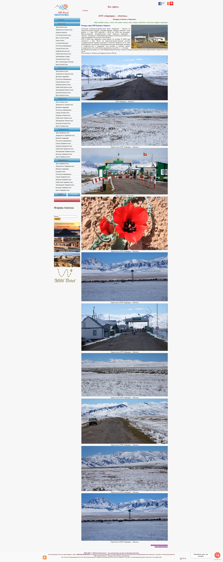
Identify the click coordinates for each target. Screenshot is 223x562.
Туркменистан (63, 129)
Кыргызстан (62, 68)
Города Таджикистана (63, 177)
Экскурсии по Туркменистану (65, 135)
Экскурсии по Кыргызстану (64, 74)
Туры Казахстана (61, 27)
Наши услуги (60, 40)
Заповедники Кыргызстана (64, 90)
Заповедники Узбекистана (64, 121)
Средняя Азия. (61, 171)
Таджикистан (63, 160)
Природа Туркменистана (64, 146)
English (60, 194)
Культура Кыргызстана (63, 92)
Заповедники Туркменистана (65, 151)
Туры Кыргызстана (62, 71)
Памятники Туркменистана (64, 149)
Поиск (56, 216)
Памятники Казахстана (63, 54)
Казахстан (62, 24)
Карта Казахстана (62, 64)
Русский (74, 194)
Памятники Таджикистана (64, 182)
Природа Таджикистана (63, 179)
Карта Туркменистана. (63, 157)
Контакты (66, 199)
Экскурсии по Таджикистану (65, 166)
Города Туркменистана (63, 143)
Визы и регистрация (62, 38)
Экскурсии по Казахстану (64, 30)
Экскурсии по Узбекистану (64, 105)
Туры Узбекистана (62, 102)
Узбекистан (62, 99)
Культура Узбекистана (63, 123)
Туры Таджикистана (62, 163)
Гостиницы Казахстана (63, 35)
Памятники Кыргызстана (64, 87)
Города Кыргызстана (63, 82)
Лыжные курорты (61, 32)
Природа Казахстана (63, 51)
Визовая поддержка (62, 76)
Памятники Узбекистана (64, 118)
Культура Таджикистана (63, 187)
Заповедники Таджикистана (65, 185)
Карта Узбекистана (62, 126)
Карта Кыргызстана (62, 95)
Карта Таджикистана (62, 190)
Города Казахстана (62, 48)
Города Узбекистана (62, 113)
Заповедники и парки (63, 56)
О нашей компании (62, 43)
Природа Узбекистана (63, 115)
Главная (61, 20)
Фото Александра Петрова (64, 62)
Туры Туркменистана (62, 133)
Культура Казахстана (63, 59)
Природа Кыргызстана (63, 84)
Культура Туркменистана (64, 154)
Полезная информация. (64, 79)
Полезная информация (63, 46)
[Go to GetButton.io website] (217, 559)
